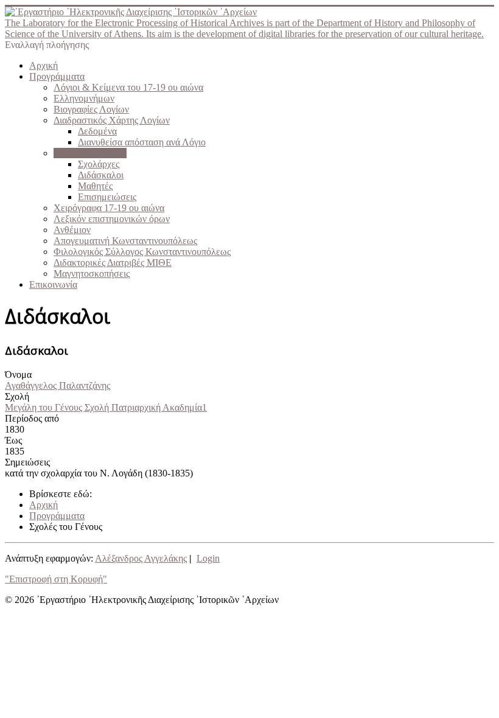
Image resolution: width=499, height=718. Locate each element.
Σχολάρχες (98, 164)
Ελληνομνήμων (84, 98)
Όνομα (18, 374)
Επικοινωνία (53, 284)
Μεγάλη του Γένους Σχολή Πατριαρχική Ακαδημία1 (106, 407)
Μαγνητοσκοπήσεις (92, 273)
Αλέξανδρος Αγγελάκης (141, 558)
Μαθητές (95, 186)
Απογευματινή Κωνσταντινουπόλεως (125, 240)
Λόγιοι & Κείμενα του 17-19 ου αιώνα (128, 87)
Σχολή (17, 396)
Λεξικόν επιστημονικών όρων (112, 219)
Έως (13, 440)
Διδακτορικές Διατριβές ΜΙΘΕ (113, 262)
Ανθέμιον (72, 230)
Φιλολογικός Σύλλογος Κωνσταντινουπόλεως (142, 251)
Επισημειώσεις (107, 197)
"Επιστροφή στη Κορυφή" (56, 579)
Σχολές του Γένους (90, 153)
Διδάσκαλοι (101, 175)
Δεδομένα (97, 131)
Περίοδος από (32, 418)
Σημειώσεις (27, 462)
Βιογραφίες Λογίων (91, 109)
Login (208, 558)
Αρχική (43, 65)
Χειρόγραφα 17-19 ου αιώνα (109, 208)
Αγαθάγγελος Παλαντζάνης (57, 385)
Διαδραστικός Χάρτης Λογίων (112, 120)
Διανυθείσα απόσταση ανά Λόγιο (142, 142)
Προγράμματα (57, 76)
